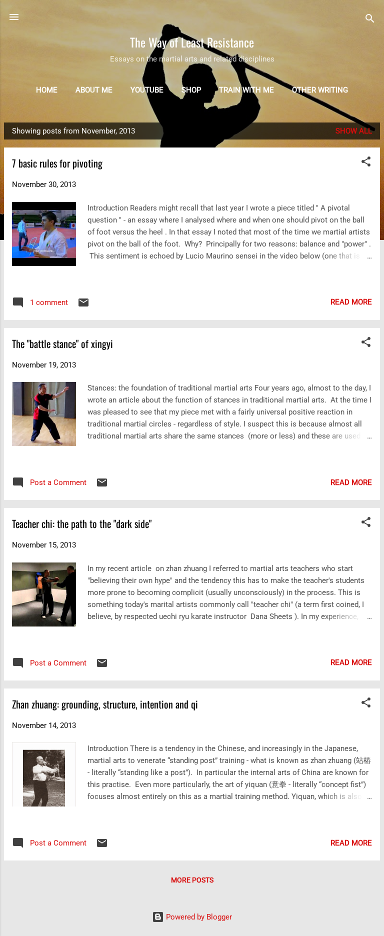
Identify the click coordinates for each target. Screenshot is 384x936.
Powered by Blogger (198, 917)
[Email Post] (84, 306)
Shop (191, 90)
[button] (366, 163)
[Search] (370, 20)
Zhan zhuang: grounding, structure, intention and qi (105, 704)
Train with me (246, 90)
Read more (351, 302)
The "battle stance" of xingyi (62, 343)
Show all (354, 131)
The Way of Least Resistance (192, 42)
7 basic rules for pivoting (57, 163)
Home (47, 90)
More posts (192, 880)
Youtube (147, 90)
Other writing (320, 90)
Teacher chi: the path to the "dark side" (82, 523)
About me (94, 90)
